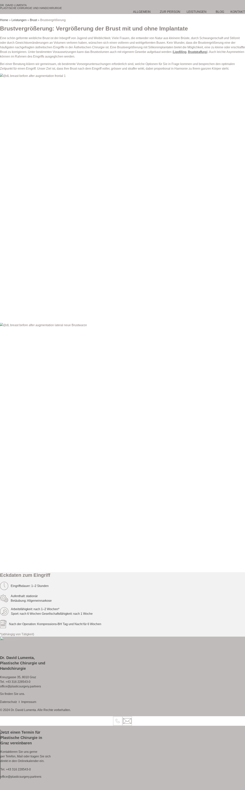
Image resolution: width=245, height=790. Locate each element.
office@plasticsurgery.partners (20, 686)
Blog (220, 11)
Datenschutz (8, 702)
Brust (33, 20)
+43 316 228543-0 (18, 681)
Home (4, 20)
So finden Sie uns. (12, 693)
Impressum (28, 702)
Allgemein (142, 11)
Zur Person (170, 11)
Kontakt (237, 11)
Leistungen (197, 11)
